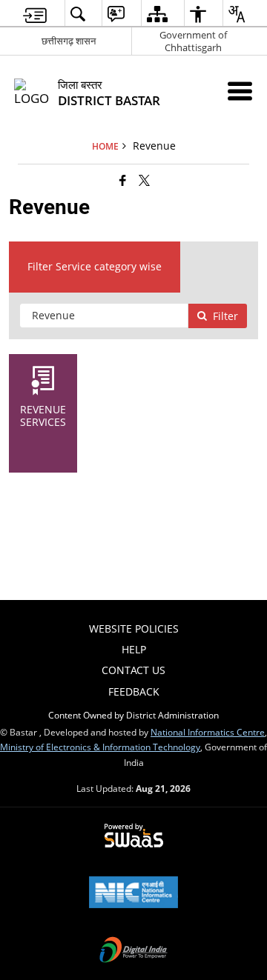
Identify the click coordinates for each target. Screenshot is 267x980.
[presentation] (103, 315)
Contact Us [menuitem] (133, 670)
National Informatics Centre (208, 732)
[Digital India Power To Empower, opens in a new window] (133, 951)
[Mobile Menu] (240, 91)
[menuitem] (34, 13)
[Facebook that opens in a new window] (122, 180)
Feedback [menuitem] (133, 691)
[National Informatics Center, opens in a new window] (133, 893)
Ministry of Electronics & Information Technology (100, 747)
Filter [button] (225, 316)
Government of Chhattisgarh (193, 41)
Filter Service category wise (94, 266)
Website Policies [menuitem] (134, 628)
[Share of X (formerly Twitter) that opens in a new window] (144, 180)
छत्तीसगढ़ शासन (69, 40)
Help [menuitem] (134, 649)
